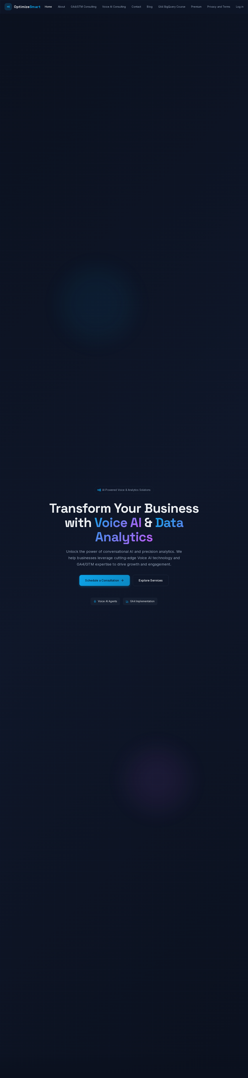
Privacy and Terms (218, 6)
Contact (136, 6)
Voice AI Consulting (114, 6)
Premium (196, 6)
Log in (239, 6)
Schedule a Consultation (102, 580)
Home (48, 6)
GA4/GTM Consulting (83, 6)
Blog (150, 6)
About (61, 6)
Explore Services (151, 580)
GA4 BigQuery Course (171, 6)
